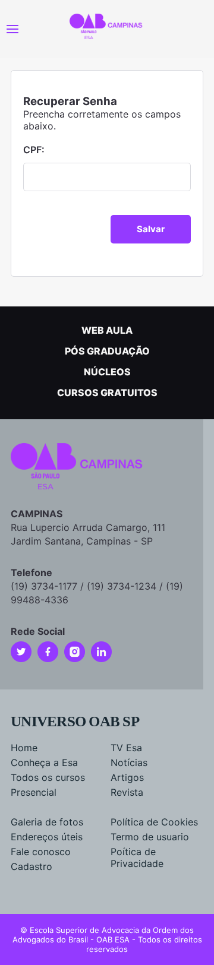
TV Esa (126, 748)
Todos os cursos (48, 777)
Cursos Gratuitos (107, 392)
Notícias (129, 762)
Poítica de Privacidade (137, 857)
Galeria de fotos (47, 822)
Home (24, 748)
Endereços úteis (47, 837)
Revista (127, 792)
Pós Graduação (107, 351)
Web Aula (107, 330)
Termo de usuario (150, 837)
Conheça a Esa (44, 762)
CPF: (34, 150)
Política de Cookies (154, 822)
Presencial (33, 792)
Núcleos (107, 372)
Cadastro (31, 866)
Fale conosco (41, 852)
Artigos (127, 777)
